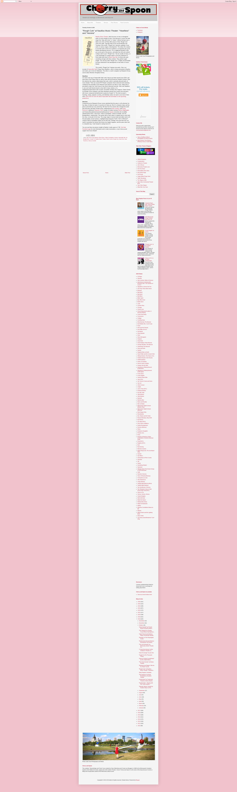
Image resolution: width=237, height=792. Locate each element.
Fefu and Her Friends (142, 327)
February (141, 705)
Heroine (116, 137)
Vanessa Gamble (92, 140)
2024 (139, 606)
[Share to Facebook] (92, 135)
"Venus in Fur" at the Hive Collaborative (149, 259)
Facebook (139, 30)
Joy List (139, 383)
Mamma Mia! (140, 400)
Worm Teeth (140, 515)
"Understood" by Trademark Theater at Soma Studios (146, 680)
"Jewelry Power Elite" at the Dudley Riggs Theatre (150, 204)
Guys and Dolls (141, 348)
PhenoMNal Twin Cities (143, 170)
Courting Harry (141, 320)
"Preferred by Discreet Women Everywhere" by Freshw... (146, 641)
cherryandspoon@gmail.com (143, 130)
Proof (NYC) (140, 441)
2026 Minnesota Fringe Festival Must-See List (149, 218)
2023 (139, 608)
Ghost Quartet (140, 333)
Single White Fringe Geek (143, 176)
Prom (138, 434)
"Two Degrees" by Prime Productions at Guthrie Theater (145, 676)
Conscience (140, 316)
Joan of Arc (140, 379)
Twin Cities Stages (142, 185)
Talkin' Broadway (141, 178)
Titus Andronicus (141, 479)
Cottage (139, 318)
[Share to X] (90, 135)
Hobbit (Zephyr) (141, 359)
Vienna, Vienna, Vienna (143, 494)
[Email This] (87, 135)
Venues (106, 22)
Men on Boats (140, 404)
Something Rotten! (142, 465)
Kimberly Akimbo (141, 390)
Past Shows (114, 22)
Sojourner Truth (99, 110)
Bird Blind (139, 296)
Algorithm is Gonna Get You (144, 286)
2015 (139, 715)
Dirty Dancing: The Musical (144, 322)
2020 (139, 614)
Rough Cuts (116, 139)
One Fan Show (141, 168)
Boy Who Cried (141, 300)
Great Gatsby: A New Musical (144, 342)
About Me (90, 22)
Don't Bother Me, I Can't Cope (144, 324)
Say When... (140, 455)
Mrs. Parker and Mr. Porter (144, 416)
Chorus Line (140, 309)
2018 (139, 619)
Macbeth (139, 398)
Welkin (139, 505)
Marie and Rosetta (142, 402)
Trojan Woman (141, 481)
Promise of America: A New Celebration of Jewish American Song (145, 438)
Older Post (127, 172)
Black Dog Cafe (113, 57)
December (142, 620)
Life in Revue (140, 165)
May (140, 699)
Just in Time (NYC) (142, 388)
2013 (139, 719)
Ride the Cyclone (141, 448)
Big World (139, 292)
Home (82, 22)
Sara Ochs (121, 139)
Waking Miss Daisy (142, 501)
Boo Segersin (95, 137)
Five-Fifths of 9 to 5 (142, 329)
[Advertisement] (106, 158)
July (140, 694)
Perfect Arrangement (142, 425)
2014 (139, 717)
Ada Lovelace (115, 108)
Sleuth (139, 463)
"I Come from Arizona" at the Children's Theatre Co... (146, 650)
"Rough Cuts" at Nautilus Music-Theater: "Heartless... (146, 669)
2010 (139, 725)
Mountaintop (140, 414)
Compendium (140, 161)
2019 (139, 616)
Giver (138, 335)
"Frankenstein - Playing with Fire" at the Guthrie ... (146, 683)
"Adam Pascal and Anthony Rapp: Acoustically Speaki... (146, 634)
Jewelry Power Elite (142, 377)
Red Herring (140, 447)
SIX (138, 461)
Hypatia (111, 112)
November (142, 623)
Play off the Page (141, 172)
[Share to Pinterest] (94, 135)
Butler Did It (140, 301)
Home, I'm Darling (141, 361)
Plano (138, 429)
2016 (139, 712)
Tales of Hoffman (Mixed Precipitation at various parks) (144, 138)
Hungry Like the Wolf (142, 365)
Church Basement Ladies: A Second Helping (144, 312)
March (140, 703)
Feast (138, 325)
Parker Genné (109, 139)
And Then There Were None (144, 288)
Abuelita (139, 278)
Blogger (138, 780)
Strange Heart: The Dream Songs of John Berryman (145, 469)
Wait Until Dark (141, 498)
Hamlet (139, 350)
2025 (139, 603)
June (140, 697)
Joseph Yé (92, 139)
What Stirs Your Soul (142, 187)
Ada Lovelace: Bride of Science (145, 280)
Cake (138, 303)
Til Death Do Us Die (142, 477)
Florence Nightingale (123, 110)
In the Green (140, 373)
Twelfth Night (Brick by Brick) (144, 483)
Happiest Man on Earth (143, 352)
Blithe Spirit (140, 298)
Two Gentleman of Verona (143, 487)
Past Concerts (124, 22)
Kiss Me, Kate (140, 392)
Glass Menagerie (141, 337)
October (141, 625)
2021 (139, 612)
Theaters (98, 22)
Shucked (139, 459)
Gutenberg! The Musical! (143, 346)
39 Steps (139, 276)
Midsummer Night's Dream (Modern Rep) (144, 406)
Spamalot (139, 467)
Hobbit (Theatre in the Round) (144, 357)
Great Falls (140, 341)
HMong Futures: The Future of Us (145, 356)
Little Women (140, 394)
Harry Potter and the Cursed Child (146, 354)
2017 (139, 710)
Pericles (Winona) (141, 427)
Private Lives (140, 433)
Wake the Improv (141, 500)
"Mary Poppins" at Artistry (145, 672)
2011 (139, 723)
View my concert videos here (144, 594)
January (141, 707)
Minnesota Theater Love (143, 167)
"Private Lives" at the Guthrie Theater (149, 246)
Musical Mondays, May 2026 (144, 417)
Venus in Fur (140, 492)
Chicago (139, 307)
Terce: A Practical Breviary (143, 476)
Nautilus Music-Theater (102, 36)
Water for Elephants (142, 503)
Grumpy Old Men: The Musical (145, 344)
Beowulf (139, 290)
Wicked (139, 510)
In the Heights (140, 375)
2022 (139, 610)
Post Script (140, 174)
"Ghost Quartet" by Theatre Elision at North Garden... (146, 627)
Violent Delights (141, 496)
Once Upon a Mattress (143, 423)
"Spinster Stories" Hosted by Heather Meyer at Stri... (146, 687)
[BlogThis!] (89, 135)
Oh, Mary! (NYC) (141, 421)
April (140, 701)
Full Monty (140, 331)
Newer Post (86, 172)
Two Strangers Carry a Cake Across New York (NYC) (144, 489)
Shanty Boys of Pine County (144, 457)
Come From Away (141, 314)
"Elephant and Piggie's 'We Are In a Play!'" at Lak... (146, 666)
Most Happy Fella (141, 412)
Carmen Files (140, 305)
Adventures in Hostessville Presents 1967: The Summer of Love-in (145, 283)
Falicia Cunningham (109, 137)
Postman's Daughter (142, 431)
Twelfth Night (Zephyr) (142, 485)
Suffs (138, 472)
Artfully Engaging (141, 159)
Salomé (139, 454)
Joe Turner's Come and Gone (144, 381)
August (141, 692)
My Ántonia (140, 419)
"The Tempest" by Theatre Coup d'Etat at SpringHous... (146, 631)
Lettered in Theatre (142, 163)
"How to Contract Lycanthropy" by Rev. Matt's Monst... (146, 659)
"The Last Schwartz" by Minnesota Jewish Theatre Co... (146, 646)
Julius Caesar (140, 385)
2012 (139, 721)
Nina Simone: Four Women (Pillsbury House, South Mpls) (144, 141)
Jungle (139, 386)
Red (138, 445)
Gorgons (139, 339)
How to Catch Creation (143, 363)
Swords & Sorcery (141, 474)
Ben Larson (89, 137)
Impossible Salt (92, 69)
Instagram (139, 32)
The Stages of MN (141, 180)
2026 (139, 601)
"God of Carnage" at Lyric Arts (146, 652)
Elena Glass (101, 137)
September (142, 690)
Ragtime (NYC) (141, 443)
